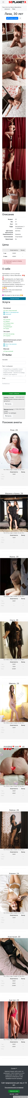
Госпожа (7, 319)
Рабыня (7, 321)
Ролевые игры (9, 323)
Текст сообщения (7, 366)
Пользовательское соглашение (14, 1087)
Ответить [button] (8, 404)
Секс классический (11, 310)
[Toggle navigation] (3, 2)
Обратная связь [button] (14, 1091)
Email (3, 378)
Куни (6, 346)
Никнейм (5, 359)
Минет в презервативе (12, 312)
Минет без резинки (11, 344)
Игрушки (7, 325)
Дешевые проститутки (20, 1097)
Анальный (8, 314)
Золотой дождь (9, 334)
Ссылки (13, 1068)
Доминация (8, 326)
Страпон (7, 335)
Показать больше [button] (14, 298)
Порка (7, 328)
